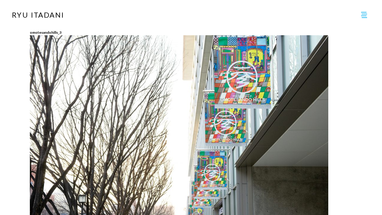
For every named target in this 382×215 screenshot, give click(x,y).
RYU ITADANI (38, 14)
